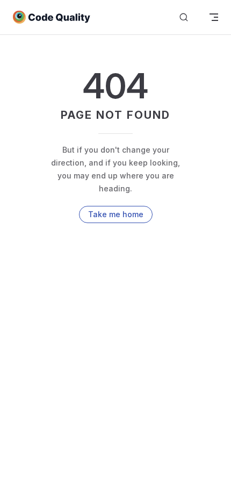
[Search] (184, 17)
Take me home (115, 214)
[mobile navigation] (214, 17)
